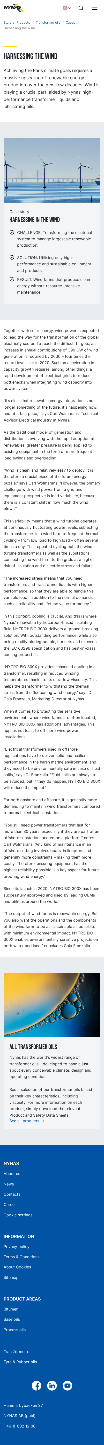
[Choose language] (67, 8)
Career (10, 1204)
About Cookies (17, 1267)
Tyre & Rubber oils (20, 1361)
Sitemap (11, 1277)
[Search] (81, 8)
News (9, 1184)
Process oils (15, 1329)
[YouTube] (67, 1386)
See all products (24, 1120)
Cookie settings (18, 1214)
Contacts (12, 1194)
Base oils (12, 1319)
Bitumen (11, 1309)
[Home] (30, 8)
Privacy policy (17, 1246)
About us (12, 1173)
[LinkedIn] (52, 1386)
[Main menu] (94, 8)
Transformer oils (18, 1351)
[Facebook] (36, 1386)
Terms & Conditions (21, 1256)
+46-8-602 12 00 (20, 1426)
